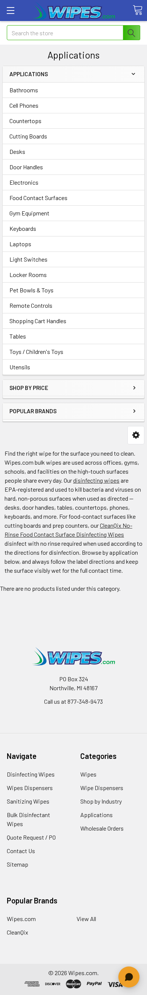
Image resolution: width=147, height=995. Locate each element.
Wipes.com (21, 918)
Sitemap (17, 864)
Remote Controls (30, 305)
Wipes (88, 774)
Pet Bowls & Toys (31, 290)
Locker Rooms (28, 274)
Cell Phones (23, 105)
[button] (135, 435)
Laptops (20, 243)
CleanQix (17, 932)
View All (86, 918)
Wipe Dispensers (101, 787)
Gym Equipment (29, 213)
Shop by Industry (101, 801)
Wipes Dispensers (30, 787)
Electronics (23, 182)
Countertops (25, 120)
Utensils (19, 366)
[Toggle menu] (10, 10)
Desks (17, 151)
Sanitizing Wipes (28, 801)
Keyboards (22, 228)
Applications (96, 814)
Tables (17, 336)
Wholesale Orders (102, 828)
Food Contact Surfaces (38, 197)
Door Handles (26, 166)
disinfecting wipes (96, 480)
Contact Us (21, 850)
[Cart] (137, 10)
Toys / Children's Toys (36, 351)
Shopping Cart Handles (37, 320)
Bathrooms (23, 89)
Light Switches (28, 259)
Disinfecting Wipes (31, 774)
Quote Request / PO (31, 837)
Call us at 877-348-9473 (73, 701)
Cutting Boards (28, 136)
